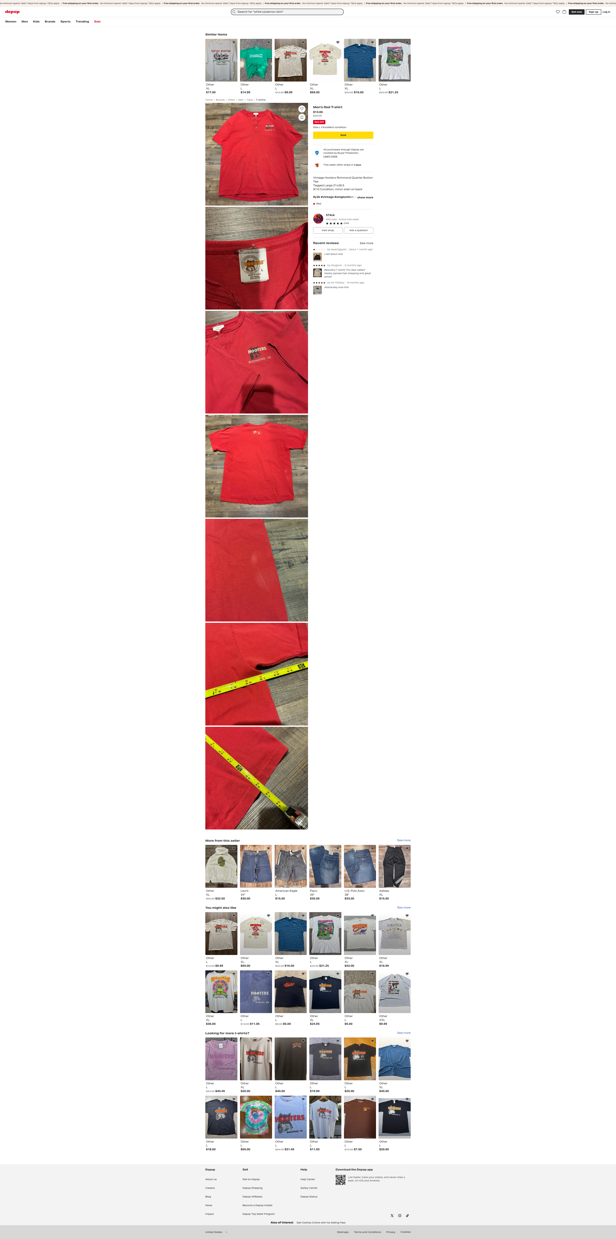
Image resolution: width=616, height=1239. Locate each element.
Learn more (330, 156)
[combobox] (287, 12)
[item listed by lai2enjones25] (256, 991)
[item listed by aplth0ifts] (325, 1058)
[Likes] (558, 12)
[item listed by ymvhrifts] (291, 933)
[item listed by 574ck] (221, 866)
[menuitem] (11, 21)
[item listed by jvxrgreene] (256, 1117)
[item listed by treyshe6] (291, 991)
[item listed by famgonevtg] (291, 1117)
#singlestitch (344, 197)
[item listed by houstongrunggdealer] (395, 991)
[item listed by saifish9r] (360, 1058)
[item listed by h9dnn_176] (360, 1117)
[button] (349, 223)
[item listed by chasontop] (256, 933)
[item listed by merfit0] (256, 1058)
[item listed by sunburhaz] (395, 933)
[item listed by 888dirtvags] (221, 1117)
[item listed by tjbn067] (360, 991)
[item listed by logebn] (325, 933)
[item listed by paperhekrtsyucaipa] (395, 1058)
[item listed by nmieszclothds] (221, 933)
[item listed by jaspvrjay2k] (325, 991)
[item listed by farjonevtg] (221, 1058)
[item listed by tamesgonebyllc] (360, 933)
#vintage (327, 197)
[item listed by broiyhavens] (325, 1117)
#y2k (317, 197)
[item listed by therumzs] (221, 991)
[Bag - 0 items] (564, 12)
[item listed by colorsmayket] (395, 1117)
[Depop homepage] (12, 12)
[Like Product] (234, 42)
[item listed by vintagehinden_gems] (291, 1058)
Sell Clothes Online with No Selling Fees (321, 1222)
